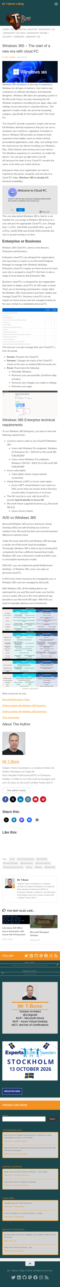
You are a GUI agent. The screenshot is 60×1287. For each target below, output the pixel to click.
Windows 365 (33, 37)
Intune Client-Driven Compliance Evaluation (20, 1182)
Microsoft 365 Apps (15, 33)
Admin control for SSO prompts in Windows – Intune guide (25, 1172)
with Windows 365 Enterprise (32, 711)
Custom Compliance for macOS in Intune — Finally (23, 1213)
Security (7, 37)
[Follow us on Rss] (56, 956)
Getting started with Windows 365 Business (24, 705)
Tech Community (10, 717)
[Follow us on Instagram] (51, 956)
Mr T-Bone (10, 57)
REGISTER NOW (12, 1091)
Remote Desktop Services (13, 867)
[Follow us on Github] (36, 956)
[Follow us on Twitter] (26, 956)
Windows (19, 37)
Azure (12, 859)
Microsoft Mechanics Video (16, 699)
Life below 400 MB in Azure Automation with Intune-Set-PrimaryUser (13, 931)
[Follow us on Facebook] (46, 956)
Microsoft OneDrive (43, 863)
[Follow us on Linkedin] (31, 956)
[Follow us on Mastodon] (41, 956)
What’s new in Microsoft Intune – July (18, 1247)
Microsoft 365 (42, 859)
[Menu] (56, 4)
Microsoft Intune (37, 33)
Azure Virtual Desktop (25, 859)
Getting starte (9, 711)
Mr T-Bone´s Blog (13, 3)
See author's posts (16, 790)
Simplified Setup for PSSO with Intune (18, 1203)
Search (5, 1115)
